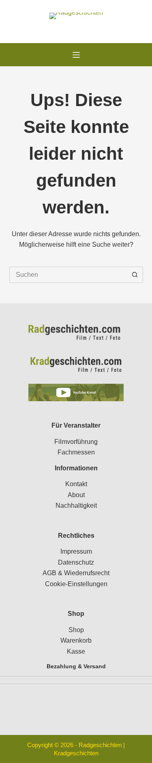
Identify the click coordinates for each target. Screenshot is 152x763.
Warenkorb (76, 640)
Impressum (76, 551)
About (76, 494)
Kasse (76, 651)
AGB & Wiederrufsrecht (76, 573)
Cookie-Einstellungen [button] (76, 583)
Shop (76, 629)
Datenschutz (76, 562)
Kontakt (76, 483)
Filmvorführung (76, 441)
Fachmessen (76, 452)
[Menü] (76, 55)
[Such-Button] (135, 275)
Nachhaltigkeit (76, 505)
